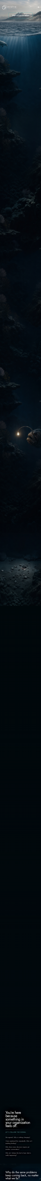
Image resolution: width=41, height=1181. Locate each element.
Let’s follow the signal (15, 1132)
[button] (38, 7)
